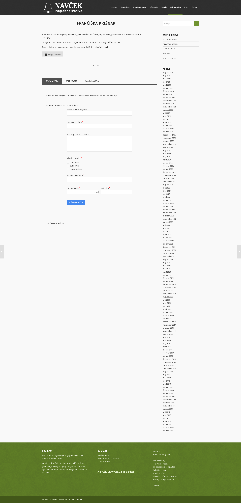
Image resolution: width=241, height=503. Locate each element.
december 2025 (169, 97)
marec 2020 (167, 312)
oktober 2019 (168, 328)
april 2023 (167, 197)
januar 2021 (168, 281)
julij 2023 (166, 188)
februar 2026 (168, 91)
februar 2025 (168, 128)
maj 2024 (166, 157)
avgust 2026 (168, 72)
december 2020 (169, 284)
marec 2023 (167, 200)
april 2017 (167, 421)
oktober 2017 (168, 403)
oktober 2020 (168, 290)
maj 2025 (166, 119)
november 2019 (169, 325)
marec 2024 (168, 163)
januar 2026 (168, 94)
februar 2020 (168, 315)
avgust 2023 (168, 185)
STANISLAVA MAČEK (170, 39)
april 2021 (167, 272)
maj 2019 (166, 343)
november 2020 (169, 287)
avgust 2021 (168, 259)
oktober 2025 (168, 104)
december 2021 (169, 247)
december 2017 (169, 396)
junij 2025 (167, 116)
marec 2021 (167, 275)
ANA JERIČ (167, 53)
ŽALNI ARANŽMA (92, 81)
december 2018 (169, 359)
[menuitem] (114, 7)
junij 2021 (167, 266)
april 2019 (167, 347)
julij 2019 (166, 337)
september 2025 (169, 107)
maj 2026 (166, 82)
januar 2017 (168, 431)
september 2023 (169, 181)
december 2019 (169, 322)
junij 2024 (167, 153)
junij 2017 (167, 415)
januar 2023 (168, 206)
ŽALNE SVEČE (71, 81)
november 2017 (169, 400)
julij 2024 (166, 150)
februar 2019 (168, 353)
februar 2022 (168, 241)
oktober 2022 (168, 216)
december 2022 (169, 210)
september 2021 (169, 256)
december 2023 (169, 172)
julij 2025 (166, 113)
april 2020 (167, 309)
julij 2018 (166, 375)
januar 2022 (168, 244)
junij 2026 (167, 79)
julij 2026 (166, 76)
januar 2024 (168, 169)
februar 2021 (168, 278)
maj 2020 (166, 306)
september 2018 (169, 368)
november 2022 (169, 213)
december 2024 (169, 135)
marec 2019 (167, 350)
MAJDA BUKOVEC (169, 58)
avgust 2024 (168, 147)
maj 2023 (166, 194)
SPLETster (79, 499)
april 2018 (167, 384)
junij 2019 (167, 340)
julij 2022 (166, 225)
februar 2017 (168, 427)
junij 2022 (167, 228)
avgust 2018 (168, 371)
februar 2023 (168, 203)
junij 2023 (167, 191)
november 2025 (169, 101)
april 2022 (167, 234)
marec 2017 (167, 424)
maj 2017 (166, 418)
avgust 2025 (168, 110)
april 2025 (167, 122)
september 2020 (169, 294)
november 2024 (169, 138)
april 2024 (167, 160)
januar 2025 (168, 132)
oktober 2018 (168, 365)
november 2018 (169, 362)
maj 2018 (166, 381)
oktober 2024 (168, 141)
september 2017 (169, 406)
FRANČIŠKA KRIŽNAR (170, 44)
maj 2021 (166, 269)
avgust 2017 (168, 409)
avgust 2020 (168, 297)
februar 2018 (168, 390)
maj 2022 (166, 231)
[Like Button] (52, 54)
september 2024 (169, 144)
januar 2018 (168, 393)
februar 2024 (168, 166)
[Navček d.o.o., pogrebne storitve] (63, 7)
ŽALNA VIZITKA (52, 81)
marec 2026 (167, 88)
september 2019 (169, 331)
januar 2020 (168, 319)
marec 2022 (167, 238)
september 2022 (169, 219)
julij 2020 (166, 300)
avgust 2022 (168, 222)
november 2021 (169, 250)
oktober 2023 (168, 178)
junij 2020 (167, 303)
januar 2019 (168, 356)
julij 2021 (166, 263)
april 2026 (167, 85)
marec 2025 (167, 125)
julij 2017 (166, 412)
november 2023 (169, 175)
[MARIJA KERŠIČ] (2, 251)
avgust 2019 (168, 334)
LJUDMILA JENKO (169, 49)
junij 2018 (167, 378)
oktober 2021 (168, 253)
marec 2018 (167, 387)
